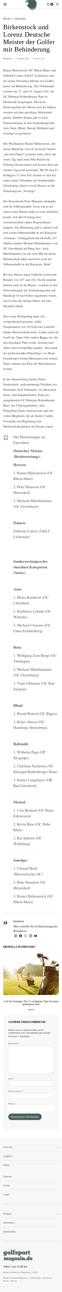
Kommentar (13, 1043)
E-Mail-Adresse (15, 1091)
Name (11, 1078)
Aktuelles (20, 18)
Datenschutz (9, 1231)
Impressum (8, 1222)
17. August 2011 (22, 58)
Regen (44, 337)
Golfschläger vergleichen (40, 1277)
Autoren (7, 1176)
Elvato (6, 1280)
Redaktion (7, 58)
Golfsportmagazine (19, 1277)
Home (7, 18)
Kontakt (7, 1213)
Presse (6, 1165)
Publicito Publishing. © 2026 (25, 1272)
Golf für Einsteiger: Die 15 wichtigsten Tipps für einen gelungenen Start (31, 1003)
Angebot (7, 1156)
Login (6, 1194)
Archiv (6, 1185)
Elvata (14, 1280)
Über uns (7, 1147)
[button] (29, 1010)
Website (11, 1103)
